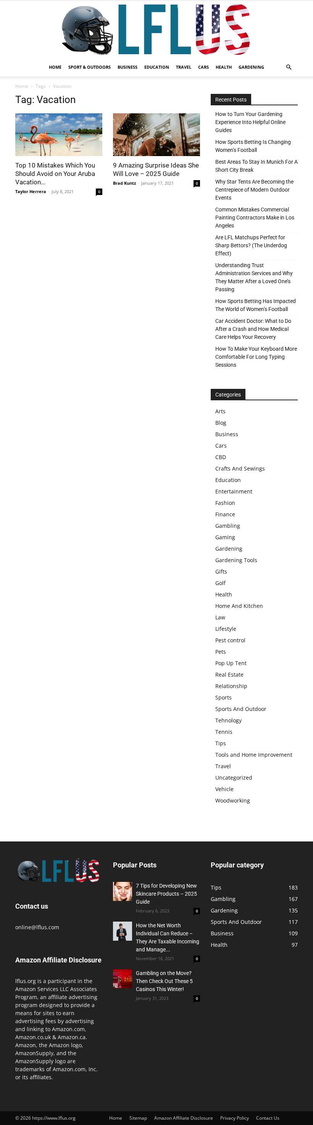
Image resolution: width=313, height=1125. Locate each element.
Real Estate (229, 674)
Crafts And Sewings (240, 468)
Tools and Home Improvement (253, 754)
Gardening (251, 67)
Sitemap (138, 1118)
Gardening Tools (236, 560)
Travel (183, 67)
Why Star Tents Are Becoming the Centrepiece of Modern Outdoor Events (254, 190)
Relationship (231, 686)
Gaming (225, 537)
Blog (220, 422)
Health (224, 67)
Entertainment (233, 491)
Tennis (223, 731)
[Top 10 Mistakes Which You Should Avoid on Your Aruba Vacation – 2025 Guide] (58, 134)
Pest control (230, 640)
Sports (223, 697)
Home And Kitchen (239, 605)
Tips (220, 743)
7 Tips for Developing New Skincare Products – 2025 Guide (166, 894)
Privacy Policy (234, 1118)
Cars (203, 67)
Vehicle (224, 789)
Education (156, 67)
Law (220, 617)
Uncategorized (233, 777)
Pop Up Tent (231, 663)
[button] (288, 67)
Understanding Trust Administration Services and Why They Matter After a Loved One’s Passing (254, 277)
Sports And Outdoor (240, 708)
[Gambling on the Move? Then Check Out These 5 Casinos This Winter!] (122, 978)
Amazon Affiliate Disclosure (183, 1118)
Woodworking (232, 800)
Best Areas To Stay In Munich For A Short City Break (256, 166)
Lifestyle (225, 628)
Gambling (227, 525)
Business (127, 67)
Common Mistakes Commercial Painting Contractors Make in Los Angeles (254, 217)
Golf (220, 583)
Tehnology (228, 720)
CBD (220, 457)
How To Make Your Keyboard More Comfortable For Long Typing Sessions (256, 357)
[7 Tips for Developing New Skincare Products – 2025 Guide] (122, 891)
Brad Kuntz (124, 183)
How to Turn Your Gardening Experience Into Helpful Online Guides (250, 122)
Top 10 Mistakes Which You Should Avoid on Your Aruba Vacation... (55, 173)
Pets (220, 651)
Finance (225, 514)
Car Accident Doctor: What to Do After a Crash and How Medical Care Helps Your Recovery (253, 329)
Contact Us (267, 1118)
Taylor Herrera (30, 191)
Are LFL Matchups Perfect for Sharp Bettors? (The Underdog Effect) (251, 245)
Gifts (221, 571)
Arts (220, 411)
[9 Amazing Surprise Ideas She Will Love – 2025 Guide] (156, 134)
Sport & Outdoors (89, 67)
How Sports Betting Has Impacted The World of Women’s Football (255, 305)
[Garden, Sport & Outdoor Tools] (156, 29)
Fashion (225, 502)
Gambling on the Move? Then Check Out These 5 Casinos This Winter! (164, 981)
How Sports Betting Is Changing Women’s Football (253, 146)
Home (55, 67)
